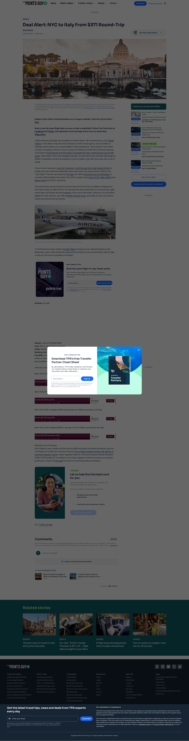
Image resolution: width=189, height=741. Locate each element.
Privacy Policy (38, 725)
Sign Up (87, 379)
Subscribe (86, 719)
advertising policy (145, 724)
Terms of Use (62, 385)
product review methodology (164, 724)
